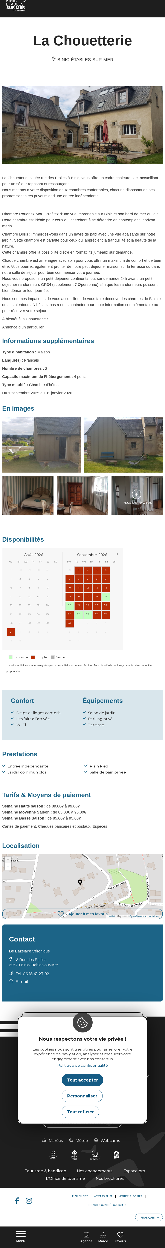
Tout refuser (80, 1111)
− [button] (8, 866)
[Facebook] (19, 1200)
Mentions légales (130, 1196)
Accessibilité (103, 1196)
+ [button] (8, 860)
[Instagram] (31, 1200)
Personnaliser (82, 1096)
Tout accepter (82, 1080)
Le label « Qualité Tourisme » (107, 1205)
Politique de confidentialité (82, 1065)
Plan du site (80, 1196)
